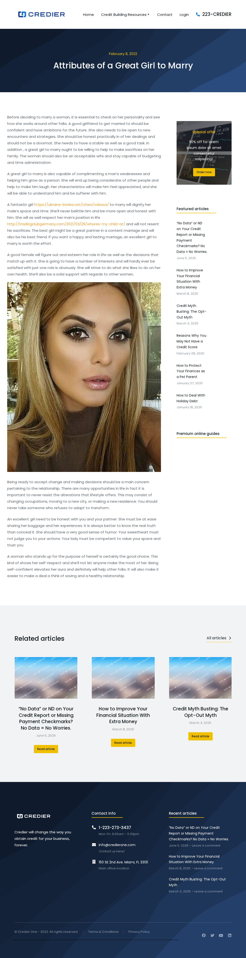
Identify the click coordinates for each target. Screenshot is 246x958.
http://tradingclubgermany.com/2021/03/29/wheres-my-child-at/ (66, 223)
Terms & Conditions (103, 932)
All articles (216, 638)
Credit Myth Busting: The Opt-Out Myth (200, 712)
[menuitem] (88, 14)
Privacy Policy (139, 932)
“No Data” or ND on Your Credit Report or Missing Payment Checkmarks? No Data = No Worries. (46, 718)
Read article (46, 749)
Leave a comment (206, 846)
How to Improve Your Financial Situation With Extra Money (123, 715)
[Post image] (46, 677)
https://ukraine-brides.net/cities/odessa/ (71, 204)
